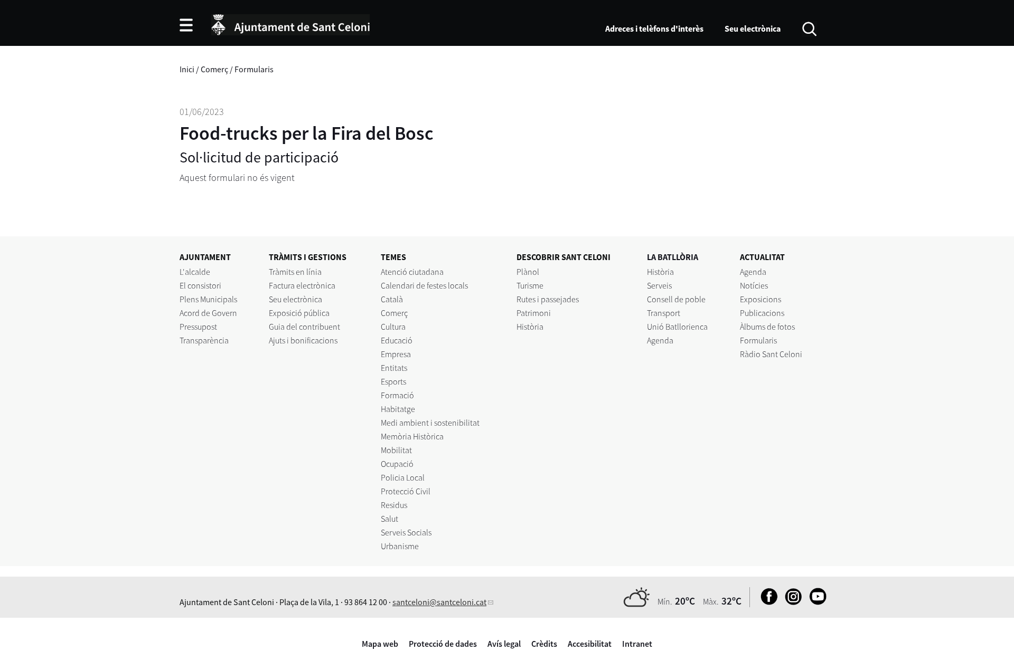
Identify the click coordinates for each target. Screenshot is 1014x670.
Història (530, 326)
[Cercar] (809, 28)
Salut (389, 518)
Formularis (254, 69)
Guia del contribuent (304, 326)
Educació (396, 340)
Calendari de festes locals (424, 285)
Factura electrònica (302, 285)
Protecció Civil (405, 491)
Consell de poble (676, 299)
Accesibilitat (590, 643)
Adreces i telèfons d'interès (654, 28)
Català (392, 299)
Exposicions (760, 299)
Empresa (396, 354)
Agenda (660, 340)
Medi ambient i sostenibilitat (430, 422)
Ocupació (397, 463)
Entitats (394, 367)
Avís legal (504, 643)
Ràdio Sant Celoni (771, 354)
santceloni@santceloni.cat (439, 602)
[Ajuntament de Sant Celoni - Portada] (290, 23)
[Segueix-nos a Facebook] (766, 602)
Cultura (393, 326)
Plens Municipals (208, 299)
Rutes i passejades (548, 299)
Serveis (659, 285)
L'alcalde (195, 271)
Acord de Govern (208, 313)
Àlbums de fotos (767, 326)
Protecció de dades (443, 643)
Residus (394, 505)
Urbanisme (400, 546)
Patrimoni (534, 313)
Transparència (204, 340)
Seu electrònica (753, 28)
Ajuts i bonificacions (303, 340)
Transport (663, 313)
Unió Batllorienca (677, 326)
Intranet (637, 643)
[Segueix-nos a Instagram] (791, 602)
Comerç (214, 69)
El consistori (200, 285)
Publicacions (762, 313)
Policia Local (403, 477)
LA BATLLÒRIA (672, 257)
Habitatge (398, 409)
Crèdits (544, 643)
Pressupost (198, 326)
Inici (187, 69)
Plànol (528, 271)
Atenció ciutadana (412, 271)
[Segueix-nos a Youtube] (815, 602)
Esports (393, 381)
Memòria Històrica (412, 436)
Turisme (530, 285)
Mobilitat (396, 450)
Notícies (754, 285)
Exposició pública (299, 313)
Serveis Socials (406, 532)
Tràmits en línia (295, 271)
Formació (397, 395)
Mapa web (380, 643)
